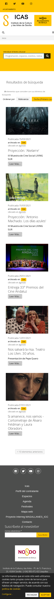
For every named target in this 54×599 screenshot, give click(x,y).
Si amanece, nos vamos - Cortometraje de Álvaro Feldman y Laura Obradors (26, 422)
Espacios (27, 496)
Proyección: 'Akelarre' (23, 150)
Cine (23, 143)
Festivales (27, 506)
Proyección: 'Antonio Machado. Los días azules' (27, 219)
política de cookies (11, 588)
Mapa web (27, 511)
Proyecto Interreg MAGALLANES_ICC (27, 516)
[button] (53, 32)
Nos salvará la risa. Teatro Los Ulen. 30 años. (26, 351)
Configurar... (7, 594)
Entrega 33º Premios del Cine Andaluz (25, 289)
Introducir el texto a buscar (14, 52)
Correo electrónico (13, 531)
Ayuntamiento (9, 9)
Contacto (27, 522)
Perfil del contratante (27, 491)
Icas (27, 486)
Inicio (4, 38)
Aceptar (45, 594)
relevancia (23, 99)
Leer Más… (15, 163)
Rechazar (32, 594)
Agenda (22, 145)
